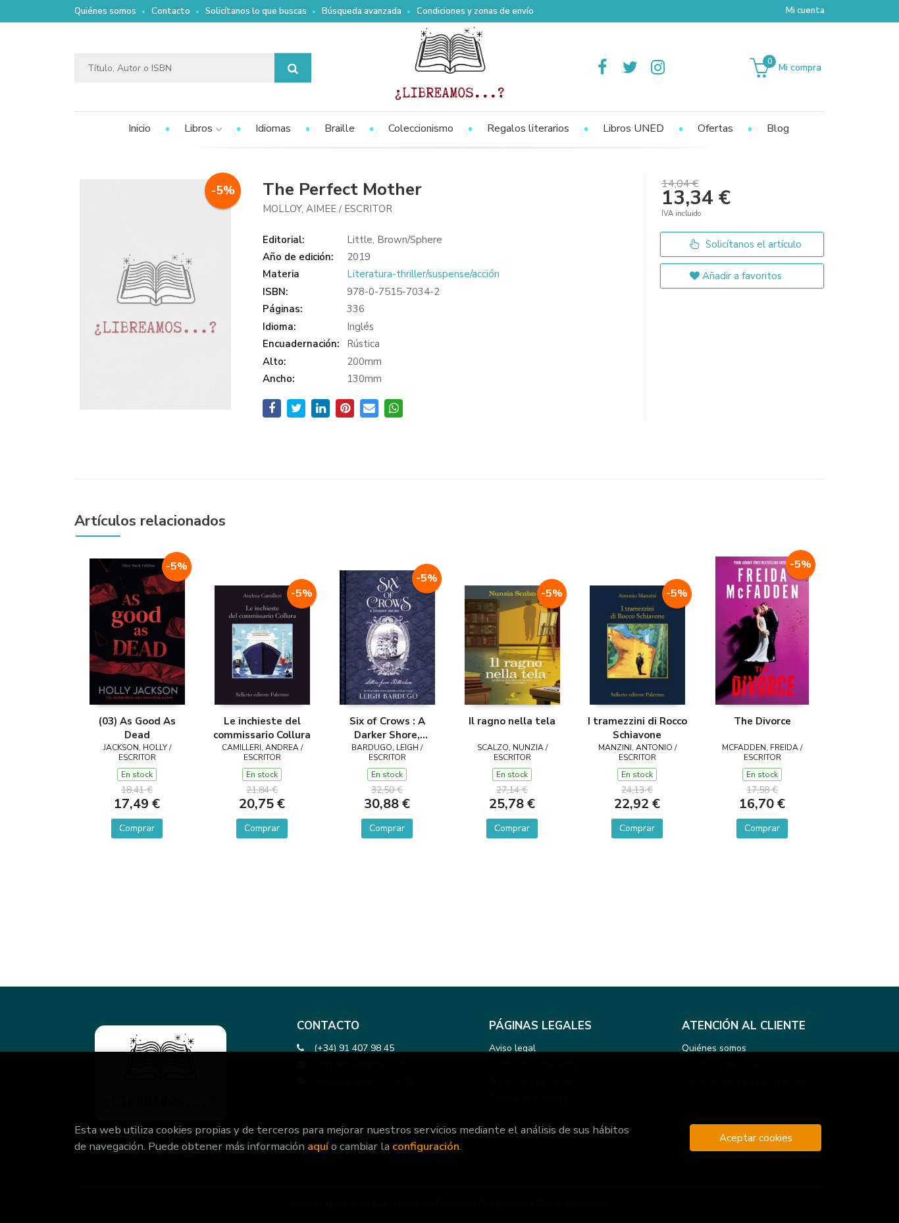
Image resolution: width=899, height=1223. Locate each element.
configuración (425, 1146)
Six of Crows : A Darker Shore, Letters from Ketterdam (387, 728)
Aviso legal (512, 1048)
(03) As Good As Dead (137, 728)
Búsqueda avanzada (361, 11)
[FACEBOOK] (602, 68)
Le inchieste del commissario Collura (262, 728)
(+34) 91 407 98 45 (354, 1048)
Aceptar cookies (755, 1138)
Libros (199, 128)
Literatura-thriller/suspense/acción (423, 274)
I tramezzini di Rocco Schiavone (637, 728)
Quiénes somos (105, 11)
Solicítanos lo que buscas (256, 11)
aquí (317, 1146)
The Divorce (762, 721)
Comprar (137, 828)
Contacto (170, 11)
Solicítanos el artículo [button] (752, 244)
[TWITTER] (630, 68)
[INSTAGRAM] (657, 68)
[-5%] (137, 630)
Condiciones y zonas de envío (475, 11)
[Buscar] (292, 68)
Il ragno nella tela (512, 721)
